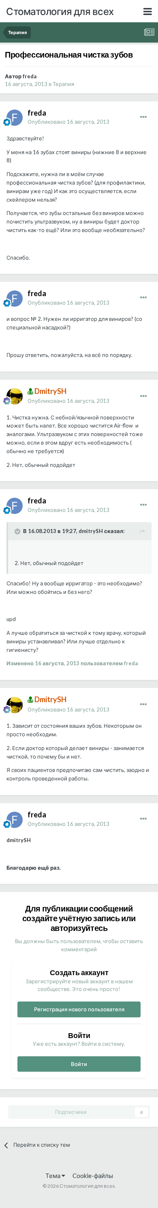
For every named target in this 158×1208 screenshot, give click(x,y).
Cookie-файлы (93, 1175)
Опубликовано (68, 121)
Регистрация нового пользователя (79, 1009)
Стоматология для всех (60, 11)
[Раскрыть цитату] (18, 531)
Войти (79, 1064)
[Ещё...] (143, 117)
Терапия (63, 84)
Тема (53, 1175)
